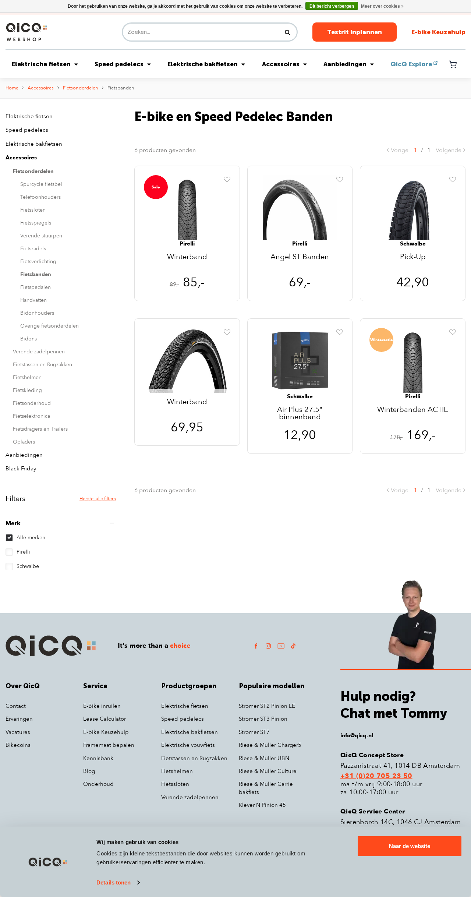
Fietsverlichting (38, 261)
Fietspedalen (35, 287)
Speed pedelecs (119, 64)
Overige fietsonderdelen (49, 325)
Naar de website (409, 846)
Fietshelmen (27, 377)
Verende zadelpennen (39, 351)
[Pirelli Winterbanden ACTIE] (412, 360)
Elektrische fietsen (41, 64)
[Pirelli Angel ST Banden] (300, 207)
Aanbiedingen (344, 64)
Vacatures (18, 732)
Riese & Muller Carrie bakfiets (266, 787)
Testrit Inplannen (354, 32)
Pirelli (23, 551)
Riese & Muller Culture (268, 771)
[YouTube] (280, 646)
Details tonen (113, 882)
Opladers (24, 441)
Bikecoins (18, 745)
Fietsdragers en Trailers (40, 428)
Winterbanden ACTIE (412, 410)
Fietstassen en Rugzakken (42, 364)
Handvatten (33, 300)
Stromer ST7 (254, 732)
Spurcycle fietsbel (41, 184)
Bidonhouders (37, 313)
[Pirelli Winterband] (187, 207)
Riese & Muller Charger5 (270, 745)
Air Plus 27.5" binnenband (299, 413)
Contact (16, 706)
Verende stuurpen (41, 235)
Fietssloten (33, 209)
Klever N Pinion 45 (262, 805)
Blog (89, 771)
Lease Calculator (104, 719)
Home (12, 88)
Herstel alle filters (97, 498)
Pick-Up (413, 257)
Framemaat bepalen (108, 745)
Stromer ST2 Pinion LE (267, 706)
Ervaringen (19, 719)
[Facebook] (255, 646)
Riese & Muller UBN (264, 758)
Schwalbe (28, 566)
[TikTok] (293, 646)
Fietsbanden (120, 88)
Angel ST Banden (299, 257)
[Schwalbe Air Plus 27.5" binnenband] (300, 360)
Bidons (28, 338)
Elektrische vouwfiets (188, 745)
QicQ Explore (411, 64)
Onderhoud (98, 784)
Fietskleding (27, 390)
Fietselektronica (31, 416)
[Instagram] (268, 646)
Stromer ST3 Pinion (263, 719)
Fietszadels (33, 248)
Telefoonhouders (40, 197)
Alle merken (31, 537)
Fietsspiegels (35, 222)
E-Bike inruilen (102, 706)
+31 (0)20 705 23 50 (376, 776)
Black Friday (21, 468)
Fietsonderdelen (80, 88)
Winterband (187, 257)
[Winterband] (187, 360)
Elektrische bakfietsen (202, 64)
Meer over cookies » (382, 6)
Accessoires (281, 64)
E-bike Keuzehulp (438, 32)
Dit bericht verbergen (331, 6)
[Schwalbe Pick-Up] (412, 207)
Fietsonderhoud (32, 403)
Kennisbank (98, 758)
